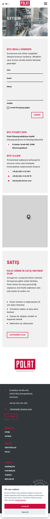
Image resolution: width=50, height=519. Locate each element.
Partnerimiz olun (17, 335)
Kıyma (7, 432)
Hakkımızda (10, 467)
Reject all (25, 512)
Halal (7, 452)
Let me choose (20, 500)
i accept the (20, 107)
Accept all (25, 506)
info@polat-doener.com (21, 181)
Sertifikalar (10, 448)
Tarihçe (8, 475)
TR (6, 4)
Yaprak (8, 436)
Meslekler (9, 479)
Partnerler (10, 471)
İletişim (11, 417)
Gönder (37, 115)
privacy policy (24, 107)
